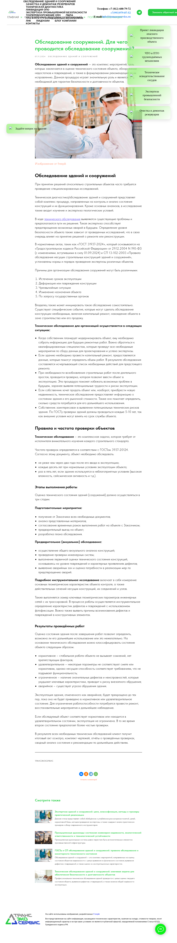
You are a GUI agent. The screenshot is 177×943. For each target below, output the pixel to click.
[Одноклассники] (86, 774)
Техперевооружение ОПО (43, 15)
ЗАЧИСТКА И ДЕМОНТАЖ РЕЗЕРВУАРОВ (50, 4)
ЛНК (28, 20)
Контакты (33, 23)
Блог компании (65, 20)
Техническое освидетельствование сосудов (152, 76)
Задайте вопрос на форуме (30, 128)
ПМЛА (69, 15)
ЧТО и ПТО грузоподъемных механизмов (54, 18)
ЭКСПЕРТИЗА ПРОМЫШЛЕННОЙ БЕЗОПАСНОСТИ (56, 12)
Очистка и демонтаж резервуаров (152, 112)
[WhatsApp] (96, 774)
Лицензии (43, 20)
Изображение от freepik (50, 163)
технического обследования (62, 219)
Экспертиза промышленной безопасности (152, 95)
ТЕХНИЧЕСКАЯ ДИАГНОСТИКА (44, 7)
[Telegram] (91, 774)
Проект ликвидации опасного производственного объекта (152, 36)
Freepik (96, 914)
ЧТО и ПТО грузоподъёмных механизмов (152, 57)
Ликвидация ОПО (37, 9)
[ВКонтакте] (81, 774)
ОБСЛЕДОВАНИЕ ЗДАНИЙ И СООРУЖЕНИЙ (49, 1)
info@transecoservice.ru (116, 16)
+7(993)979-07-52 (120, 12)
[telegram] (139, 12)
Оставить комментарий (88, 780)
